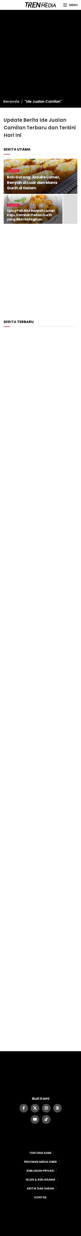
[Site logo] (40, 4)
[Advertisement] (40, 56)
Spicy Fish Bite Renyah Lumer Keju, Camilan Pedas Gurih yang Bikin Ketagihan (31, 215)
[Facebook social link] (23, 1108)
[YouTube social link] (35, 1119)
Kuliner (13, 170)
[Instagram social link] (46, 1108)
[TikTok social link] (46, 1119)
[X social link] (35, 1108)
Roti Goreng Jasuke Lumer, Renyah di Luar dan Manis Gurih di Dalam (33, 182)
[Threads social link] (57, 1108)
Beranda (11, 101)
